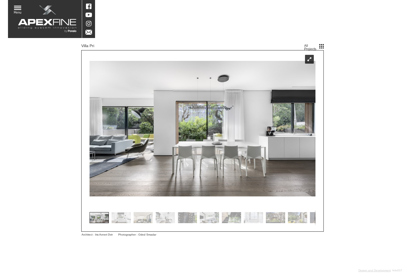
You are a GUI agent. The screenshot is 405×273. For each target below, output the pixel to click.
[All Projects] (321, 46)
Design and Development (374, 270)
